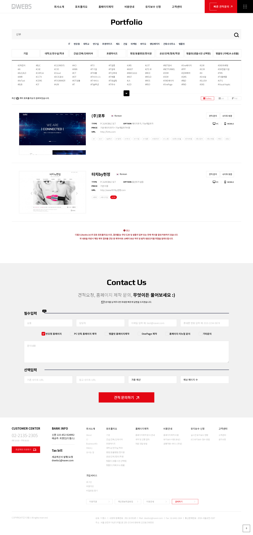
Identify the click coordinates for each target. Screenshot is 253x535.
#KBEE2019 (132, 72)
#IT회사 (112, 84)
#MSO (147, 84)
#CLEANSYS (59, 65)
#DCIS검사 (58, 76)
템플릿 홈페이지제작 (119, 333)
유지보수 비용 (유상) (171, 439)
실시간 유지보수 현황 (199, 435)
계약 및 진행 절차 (142, 439)
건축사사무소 (169, 43)
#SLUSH (203, 80)
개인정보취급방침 (125, 501)
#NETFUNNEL (169, 69)
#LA (128, 80)
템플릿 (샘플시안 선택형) (116, 460)
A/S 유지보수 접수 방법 (200, 439)
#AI (19, 69)
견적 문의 (213, 115)
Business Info (91, 443)
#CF (37, 84)
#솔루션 (109, 139)
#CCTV (39, 76)
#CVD (56, 69)
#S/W (202, 65)
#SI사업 (203, 76)
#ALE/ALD (22, 72)
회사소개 (59, 6)
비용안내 (129, 6)
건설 (125, 43)
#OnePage (167, 84)
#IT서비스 (94, 80)
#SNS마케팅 (223, 65)
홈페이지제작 (106, 6)
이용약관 (93, 501)
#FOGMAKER (59, 80)
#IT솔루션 (94, 84)
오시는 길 (90, 452)
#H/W (56, 84)
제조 (118, 43)
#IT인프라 (113, 72)
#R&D (183, 80)
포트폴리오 (81, 6)
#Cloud (57, 72)
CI (87, 439)
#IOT (74, 76)
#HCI (74, 65)
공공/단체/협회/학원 (170, 53)
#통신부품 (210, 139)
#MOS (147, 80)
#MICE (148, 72)
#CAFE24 (40, 72)
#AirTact (21, 80)
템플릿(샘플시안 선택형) (198, 53)
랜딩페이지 (155, 43)
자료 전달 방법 (141, 443)
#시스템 (166, 139)
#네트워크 (155, 139)
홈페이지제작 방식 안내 (145, 435)
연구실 (96, 43)
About (88, 435)
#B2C (38, 65)
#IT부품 (93, 72)
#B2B (20, 84)
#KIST (129, 76)
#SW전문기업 (223, 69)
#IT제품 (112, 76)
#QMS (184, 76)
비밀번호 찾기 (92, 490)
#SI (201, 72)
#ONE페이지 (168, 80)
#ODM (166, 72)
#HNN (74, 69)
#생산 (227, 139)
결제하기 (179, 501)
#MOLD (148, 76)
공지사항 (222, 439)
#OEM (165, 76)
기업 (25, 53)
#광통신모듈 (176, 139)
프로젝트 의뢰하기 (24, 449)
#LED (129, 84)
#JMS (129, 65)
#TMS (220, 72)
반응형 (77, 43)
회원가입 (90, 486)
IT (69, 43)
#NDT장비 (167, 65)
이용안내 (150, 501)
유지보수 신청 (153, 6)
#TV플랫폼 (222, 76)
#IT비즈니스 (95, 76)
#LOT (147, 65)
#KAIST (130, 69)
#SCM (202, 69)
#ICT (74, 72)
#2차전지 (21, 65)
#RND (183, 84)
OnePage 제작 (149, 333)
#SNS (202, 84)
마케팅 (134, 43)
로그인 (89, 481)
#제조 (220, 139)
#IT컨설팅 (113, 80)
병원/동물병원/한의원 (141, 53)
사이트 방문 (227, 115)
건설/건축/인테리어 (83, 53)
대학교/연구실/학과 (54, 53)
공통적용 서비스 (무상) (172, 443)
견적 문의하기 (124, 397)
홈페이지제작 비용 (171, 435)
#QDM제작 (185, 72)
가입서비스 (91, 475)
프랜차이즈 (107, 43)
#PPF (183, 69)
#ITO (92, 65)
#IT (73, 84)
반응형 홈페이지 (54, 333)
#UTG (220, 80)
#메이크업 (104, 197)
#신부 (114, 197)
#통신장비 (199, 139)
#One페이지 (186, 65)
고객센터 (177, 6)
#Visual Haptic (224, 84)
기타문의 (207, 333)
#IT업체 (112, 69)
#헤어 (95, 197)
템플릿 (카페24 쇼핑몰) (227, 53)
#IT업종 (112, 65)
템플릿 (182, 43)
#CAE (38, 69)
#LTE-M (148, 69)
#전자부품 (188, 139)
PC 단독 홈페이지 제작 (85, 333)
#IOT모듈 (76, 80)
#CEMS (39, 80)
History (89, 447)
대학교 (86, 43)
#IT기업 (93, 69)
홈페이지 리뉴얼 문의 (179, 333)
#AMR (20, 76)
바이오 (143, 43)
